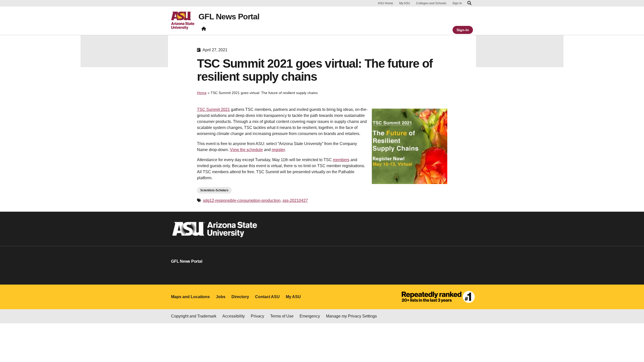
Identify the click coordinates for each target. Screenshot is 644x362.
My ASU (404, 3)
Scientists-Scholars (214, 190)
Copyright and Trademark (193, 316)
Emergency (310, 316)
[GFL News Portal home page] (203, 30)
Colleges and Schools (431, 3)
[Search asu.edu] (469, 3)
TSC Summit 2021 (213, 109)
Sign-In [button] (463, 30)
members (341, 160)
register (278, 150)
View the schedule (246, 150)
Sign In (457, 3)
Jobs (220, 297)
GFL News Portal (228, 17)
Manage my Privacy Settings (351, 316)
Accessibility (233, 316)
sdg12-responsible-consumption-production (241, 200)
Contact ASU (267, 297)
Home (202, 93)
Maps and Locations (190, 297)
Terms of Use (282, 316)
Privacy (257, 316)
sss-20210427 (295, 200)
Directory (240, 297)
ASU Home (385, 3)
